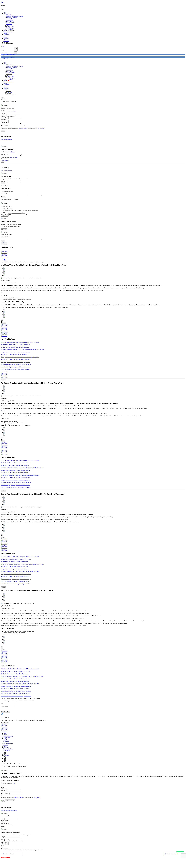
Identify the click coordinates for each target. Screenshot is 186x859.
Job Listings (6, 38)
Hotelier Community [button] (8, 31)
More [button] (4, 89)
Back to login (4, 229)
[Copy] (4, 274)
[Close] (1, 8)
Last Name (3, 115)
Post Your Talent (4, 55)
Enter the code (4, 194)
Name (2, 785)
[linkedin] (6, 755)
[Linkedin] (4, 269)
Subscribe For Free (5, 711)
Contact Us (6, 41)
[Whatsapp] (4, 268)
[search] (16, 49)
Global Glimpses (10, 21)
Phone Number (4, 840)
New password (4, 212)
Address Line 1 (4, 842)
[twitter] (4, 761)
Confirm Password (5, 125)
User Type (3, 116)
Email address (4, 154)
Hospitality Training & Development (14, 16)
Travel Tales (9, 25)
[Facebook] (4, 272)
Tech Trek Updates (10, 18)
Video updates (9, 29)
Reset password (4, 215)
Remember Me (5, 157)
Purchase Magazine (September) (8, 54)
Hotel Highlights (10, 28)
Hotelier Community (8, 736)
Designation (3, 119)
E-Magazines (6, 34)
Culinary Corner (10, 26)
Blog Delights (9, 20)
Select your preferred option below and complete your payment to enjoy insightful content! (22, 850)
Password (3, 124)
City (2, 845)
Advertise (5, 42)
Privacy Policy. (41, 128)
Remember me (6, 159)
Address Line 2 (4, 844)
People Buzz (9, 24)
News (4, 13)
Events (5, 738)
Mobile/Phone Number (6, 825)
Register (3, 130)
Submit (2, 183)
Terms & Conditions (22, 128)
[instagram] (4, 754)
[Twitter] (4, 271)
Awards (5, 37)
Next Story (3, 379)
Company (3, 787)
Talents (5, 33)
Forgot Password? (13, 157)
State (2, 847)
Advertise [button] (5, 745)
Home (4, 12)
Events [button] (5, 35)
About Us (5, 39)
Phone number (4, 122)
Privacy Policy (6, 750)
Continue (3, 196)
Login (2, 9)
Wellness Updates (10, 22)
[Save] (4, 275)
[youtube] (4, 758)
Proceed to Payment (5, 857)
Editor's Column (10, 14)
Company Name (4, 117)
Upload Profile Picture (10, 800)
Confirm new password (6, 214)
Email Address (4, 121)
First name (3, 113)
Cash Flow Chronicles (11, 17)
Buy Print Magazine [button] (8, 743)
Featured (5, 30)
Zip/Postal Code (5, 848)
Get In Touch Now (5, 722)
